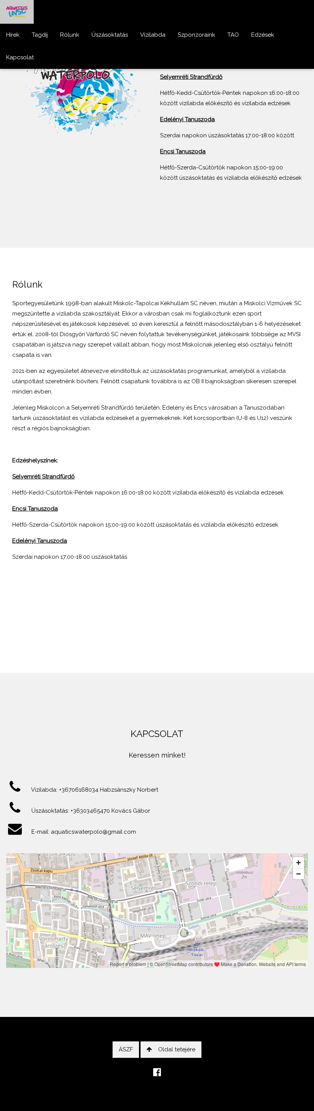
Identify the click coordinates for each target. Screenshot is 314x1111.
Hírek (13, 34)
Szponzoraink (196, 34)
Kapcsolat (20, 57)
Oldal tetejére (176, 1049)
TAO (233, 34)
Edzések (262, 34)
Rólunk (69, 34)
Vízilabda (152, 34)
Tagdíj (40, 34)
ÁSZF (126, 1049)
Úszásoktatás (110, 34)
